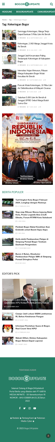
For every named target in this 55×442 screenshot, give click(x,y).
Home (4, 20)
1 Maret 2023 (22, 344)
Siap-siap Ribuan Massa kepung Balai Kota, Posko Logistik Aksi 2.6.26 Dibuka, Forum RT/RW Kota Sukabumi (34, 215)
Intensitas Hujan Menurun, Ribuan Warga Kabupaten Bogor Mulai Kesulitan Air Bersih (32, 73)
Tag (10, 20)
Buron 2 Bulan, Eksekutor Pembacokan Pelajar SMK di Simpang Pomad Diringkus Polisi (33, 257)
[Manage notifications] (48, 436)
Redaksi (23, 38)
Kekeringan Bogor (20, 20)
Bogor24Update (31, 429)
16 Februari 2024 (23, 332)
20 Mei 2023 (21, 263)
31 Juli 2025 (32, 50)
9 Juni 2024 (32, 92)
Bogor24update (24, 12)
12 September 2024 (35, 65)
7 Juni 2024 (32, 107)
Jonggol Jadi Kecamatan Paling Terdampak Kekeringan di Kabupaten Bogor (34, 58)
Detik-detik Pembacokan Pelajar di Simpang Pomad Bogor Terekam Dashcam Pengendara (32, 242)
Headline (7, 12)
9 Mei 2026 (21, 233)
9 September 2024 (35, 80)
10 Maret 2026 (22, 320)
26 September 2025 (35, 38)
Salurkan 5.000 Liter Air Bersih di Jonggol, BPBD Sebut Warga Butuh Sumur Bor (33, 100)
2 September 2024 (12, 306)
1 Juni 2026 (21, 221)
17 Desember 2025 (23, 248)
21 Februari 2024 (23, 206)
